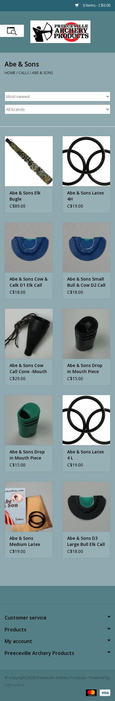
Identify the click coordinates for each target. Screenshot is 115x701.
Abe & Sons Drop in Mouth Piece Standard (84, 368)
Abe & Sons (42, 72)
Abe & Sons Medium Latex (25, 541)
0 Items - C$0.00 (96, 5)
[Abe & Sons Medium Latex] (29, 506)
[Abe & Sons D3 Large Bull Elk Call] (86, 506)
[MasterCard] (91, 692)
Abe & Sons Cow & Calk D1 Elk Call (29, 282)
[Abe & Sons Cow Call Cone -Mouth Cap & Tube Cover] (29, 333)
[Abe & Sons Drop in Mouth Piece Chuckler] (29, 420)
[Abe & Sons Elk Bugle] (29, 161)
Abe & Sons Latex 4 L (85, 455)
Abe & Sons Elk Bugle (25, 196)
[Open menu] (12, 31)
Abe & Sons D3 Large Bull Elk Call (86, 541)
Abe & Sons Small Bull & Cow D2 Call (86, 282)
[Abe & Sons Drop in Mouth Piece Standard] (86, 333)
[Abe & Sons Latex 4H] (86, 161)
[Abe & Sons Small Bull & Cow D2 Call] (86, 247)
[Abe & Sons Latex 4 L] (86, 420)
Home (10, 72)
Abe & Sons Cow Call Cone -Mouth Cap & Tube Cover (29, 368)
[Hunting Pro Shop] (69, 31)
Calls (23, 72)
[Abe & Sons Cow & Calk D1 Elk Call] (29, 247)
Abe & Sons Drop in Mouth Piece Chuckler (27, 455)
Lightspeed (14, 685)
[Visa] (104, 692)
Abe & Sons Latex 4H (85, 196)
